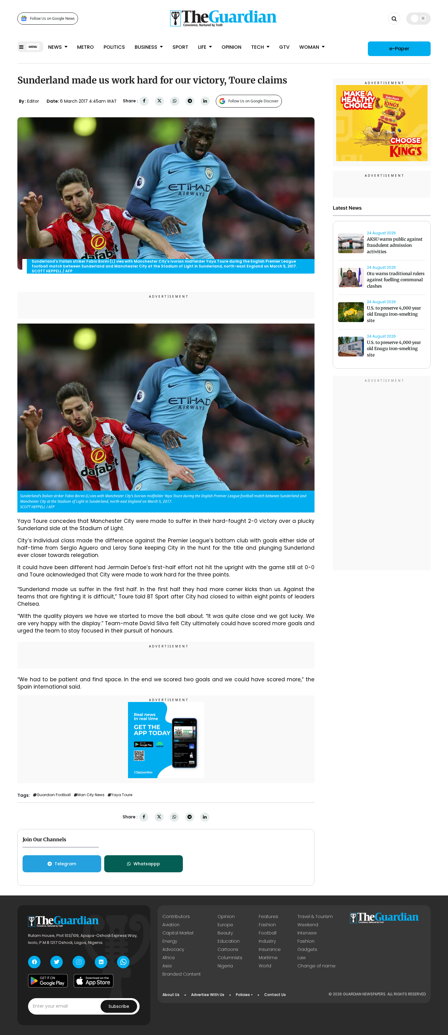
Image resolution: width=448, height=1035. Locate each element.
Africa (168, 958)
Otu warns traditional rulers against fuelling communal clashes (396, 280)
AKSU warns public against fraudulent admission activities (395, 245)
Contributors (176, 916)
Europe (225, 925)
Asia (167, 966)
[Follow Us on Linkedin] (101, 962)
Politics (114, 47)
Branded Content (181, 974)
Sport (180, 47)
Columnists (230, 958)
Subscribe (118, 1006)
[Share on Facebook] (144, 101)
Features (268, 916)
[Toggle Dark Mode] (419, 18)
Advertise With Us (207, 994)
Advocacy (173, 949)
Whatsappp (146, 864)
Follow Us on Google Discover (253, 101)
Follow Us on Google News (52, 18)
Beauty (225, 933)
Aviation (171, 925)
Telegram (65, 864)
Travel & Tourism (315, 916)
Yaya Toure (121, 795)
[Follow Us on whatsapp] (123, 962)
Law (301, 958)
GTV (284, 47)
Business (146, 47)
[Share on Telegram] (190, 101)
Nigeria (225, 966)
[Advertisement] (382, 474)
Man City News (91, 795)
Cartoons (228, 949)
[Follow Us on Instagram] (79, 962)
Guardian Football (54, 795)
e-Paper (399, 48)
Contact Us (275, 994)
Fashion (267, 925)
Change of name (316, 966)
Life (203, 47)
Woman (309, 47)
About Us (171, 994)
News (55, 47)
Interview (307, 933)
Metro (85, 47)
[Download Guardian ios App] (93, 980)
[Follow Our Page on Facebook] (34, 962)
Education (229, 941)
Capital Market (178, 933)
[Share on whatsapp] (174, 101)
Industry (267, 941)
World (265, 966)
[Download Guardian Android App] (48, 980)
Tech (258, 47)
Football (267, 933)
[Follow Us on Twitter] (56, 962)
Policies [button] (243, 994)
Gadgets (307, 949)
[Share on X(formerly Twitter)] (159, 101)
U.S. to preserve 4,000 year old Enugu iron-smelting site (394, 314)
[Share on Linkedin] (205, 101)
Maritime (268, 958)
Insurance (270, 949)
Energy (169, 941)
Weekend (307, 925)
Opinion (231, 47)
